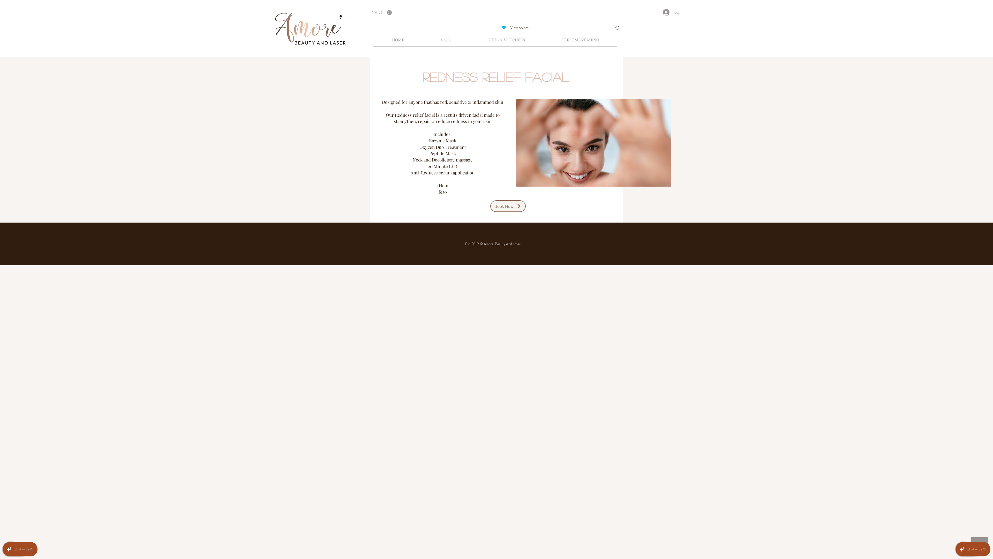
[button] (382, 12)
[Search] (617, 28)
